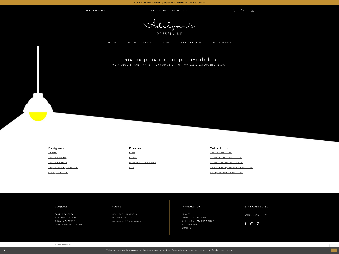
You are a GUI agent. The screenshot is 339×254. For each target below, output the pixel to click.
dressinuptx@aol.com (68, 224)
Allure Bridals (57, 157)
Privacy (186, 214)
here (230, 250)
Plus (131, 167)
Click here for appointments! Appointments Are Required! (169, 2)
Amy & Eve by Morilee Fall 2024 (231, 167)
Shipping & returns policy (198, 221)
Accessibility (189, 224)
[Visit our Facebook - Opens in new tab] (246, 223)
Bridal (133, 157)
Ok (334, 250)
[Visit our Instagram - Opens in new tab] (251, 223)
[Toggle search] (233, 10)
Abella (52, 152)
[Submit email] (265, 214)
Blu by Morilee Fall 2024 (226, 172)
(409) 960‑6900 (64, 214)
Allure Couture (57, 162)
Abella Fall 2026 (221, 152)
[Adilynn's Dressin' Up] (169, 26)
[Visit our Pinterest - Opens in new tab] (258, 223)
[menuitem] (112, 42)
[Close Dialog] (4, 250)
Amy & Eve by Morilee (63, 167)
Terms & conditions (194, 217)
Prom (132, 152)
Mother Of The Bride (142, 162)
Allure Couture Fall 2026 (226, 162)
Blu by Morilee (58, 172)
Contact (187, 228)
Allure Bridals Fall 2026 (226, 157)
